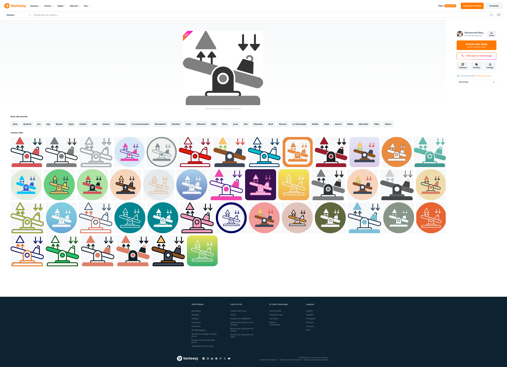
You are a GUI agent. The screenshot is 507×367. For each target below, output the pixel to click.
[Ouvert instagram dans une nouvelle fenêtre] (208, 358)
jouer (235, 124)
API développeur (199, 330)
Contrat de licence (238, 311)
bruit (271, 124)
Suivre (491, 35)
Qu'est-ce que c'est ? (484, 76)
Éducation (196, 326)
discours (283, 124)
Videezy (195, 318)
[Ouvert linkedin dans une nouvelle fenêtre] (212, 358)
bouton (59, 124)
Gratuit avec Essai (476, 45)
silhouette (363, 124)
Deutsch (310, 322)
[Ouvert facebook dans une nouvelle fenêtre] (204, 358)
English (309, 311)
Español (309, 314)
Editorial (74, 6)
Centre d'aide (275, 311)
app (48, 124)
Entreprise (196, 322)
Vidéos (60, 6)
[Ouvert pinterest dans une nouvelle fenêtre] (216, 358)
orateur (83, 124)
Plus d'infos (463, 82)
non (246, 124)
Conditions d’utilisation (269, 359)
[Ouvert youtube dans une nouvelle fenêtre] (229, 358)
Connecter (494, 6)
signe (71, 124)
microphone (160, 124)
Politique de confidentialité (290, 359)
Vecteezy (195, 314)
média (350, 124)
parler (188, 124)
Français (310, 326)
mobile (315, 124)
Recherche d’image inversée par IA (204, 335)
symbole (27, 124)
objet (213, 124)
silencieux (258, 124)
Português (310, 318)
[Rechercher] (491, 14)
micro (224, 124)
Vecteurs (34, 6)
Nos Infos (273, 318)
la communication (140, 124)
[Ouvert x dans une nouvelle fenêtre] (225, 358)
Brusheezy (196, 311)
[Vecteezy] (15, 5)
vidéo (376, 124)
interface (176, 124)
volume (105, 124)
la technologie (299, 124)
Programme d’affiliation (240, 318)
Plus (86, 6)
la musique (120, 124)
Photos (48, 6)
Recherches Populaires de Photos (241, 329)
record (338, 124)
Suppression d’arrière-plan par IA (203, 341)
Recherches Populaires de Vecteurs (241, 323)
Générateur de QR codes (202, 346)
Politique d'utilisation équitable (316, 359)
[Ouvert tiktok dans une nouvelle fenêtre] (221, 358)
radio (326, 124)
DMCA (233, 314)
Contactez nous (276, 314)
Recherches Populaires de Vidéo (241, 335)
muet (15, 124)
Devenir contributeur (275, 323)
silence (388, 124)
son (39, 124)
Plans (440, 6)
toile (94, 124)
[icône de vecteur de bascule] (27, 152)
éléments (201, 124)
